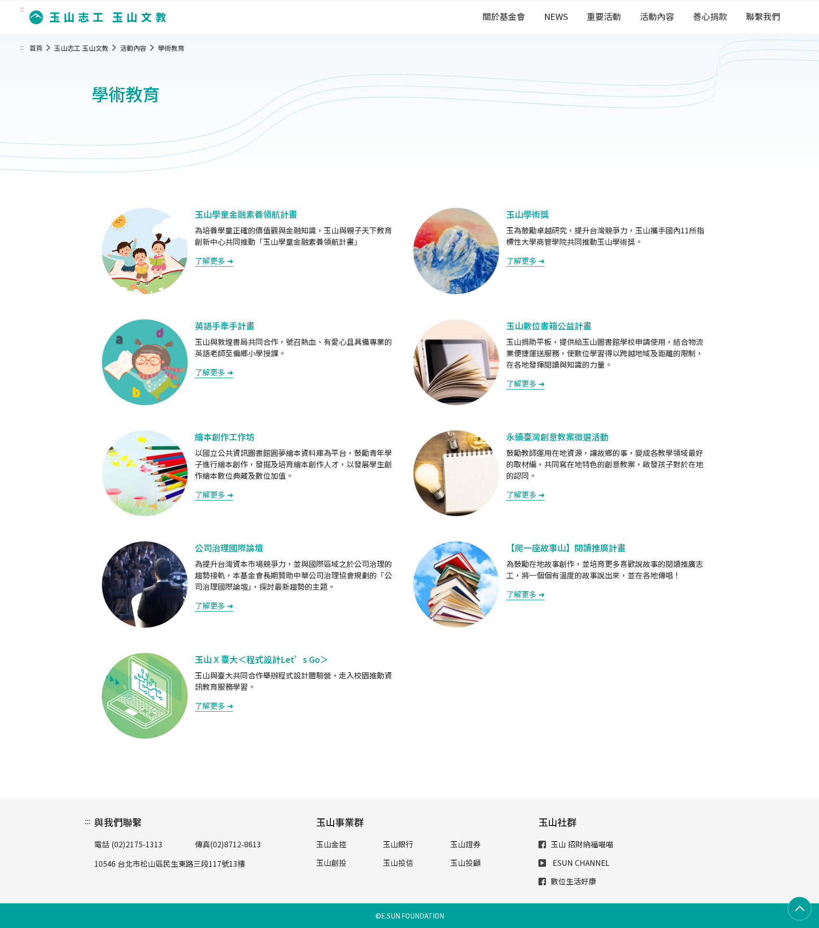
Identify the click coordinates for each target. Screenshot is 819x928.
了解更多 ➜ (214, 260)
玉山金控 (331, 844)
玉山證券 (465, 844)
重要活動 (604, 16)
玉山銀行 (398, 844)
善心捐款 (710, 16)
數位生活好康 (573, 881)
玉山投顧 (465, 862)
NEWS (556, 16)
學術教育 (171, 48)
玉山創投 (331, 862)
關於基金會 (503, 16)
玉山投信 (398, 862)
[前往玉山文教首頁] (95, 17)
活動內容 (657, 16)
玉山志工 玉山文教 (81, 48)
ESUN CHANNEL (580, 862)
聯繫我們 (763, 16)
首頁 (36, 48)
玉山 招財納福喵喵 (582, 844)
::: (22, 8)
